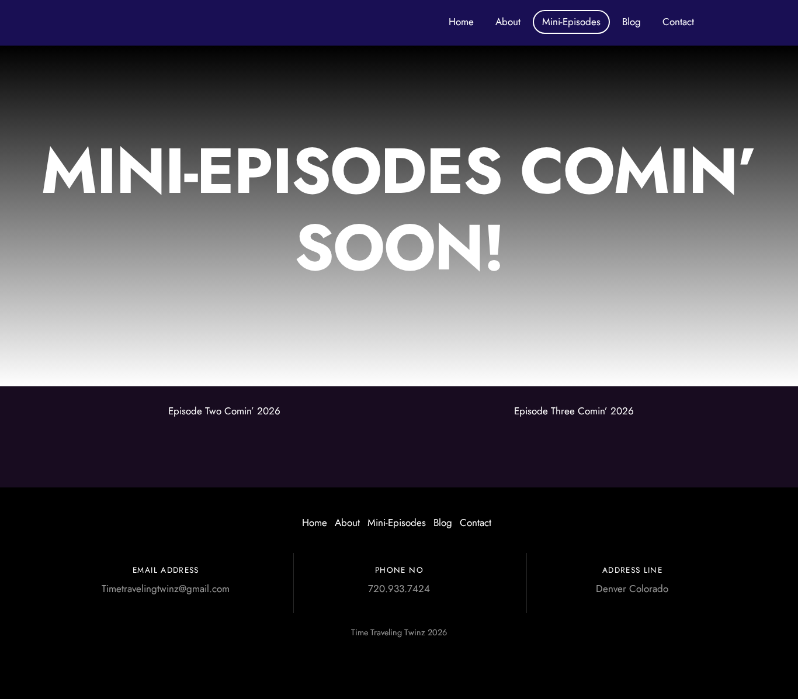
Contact (678, 22)
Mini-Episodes (571, 22)
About (508, 22)
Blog (631, 22)
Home (461, 22)
